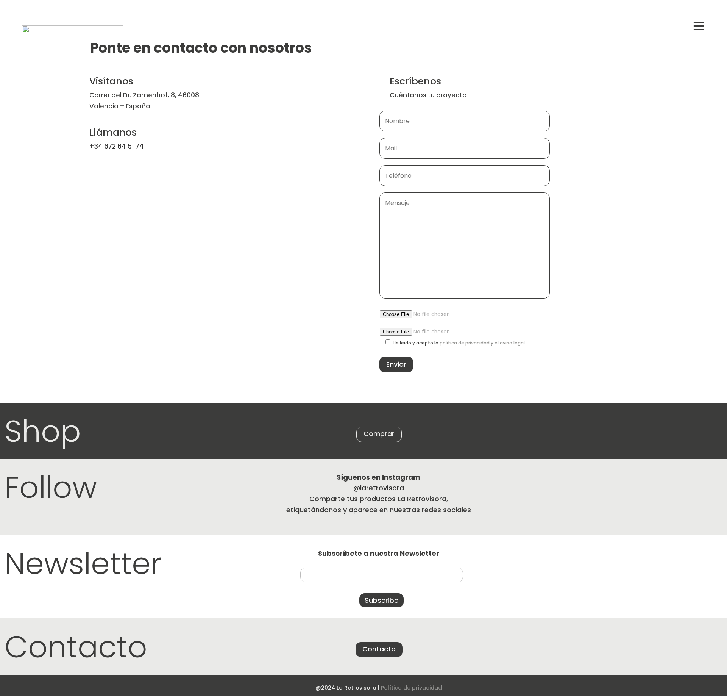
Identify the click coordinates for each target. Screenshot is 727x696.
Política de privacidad (411, 687)
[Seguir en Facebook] (707, 646)
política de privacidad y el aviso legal (482, 342)
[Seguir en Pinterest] (675, 646)
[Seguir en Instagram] (643, 646)
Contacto (379, 649)
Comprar (379, 433)
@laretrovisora (378, 488)
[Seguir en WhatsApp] (611, 646)
